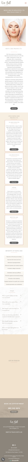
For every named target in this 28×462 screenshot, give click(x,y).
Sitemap (14, 455)
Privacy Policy (18, 455)
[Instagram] (15, 445)
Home (8, 12)
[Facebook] (13, 445)
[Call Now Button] (3, 459)
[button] (12, 296)
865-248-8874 (14, 408)
